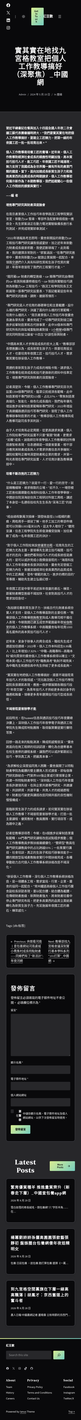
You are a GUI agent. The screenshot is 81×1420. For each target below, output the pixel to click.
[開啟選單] (59, 16)
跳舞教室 (36, 617)
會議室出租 (45, 545)
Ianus (23, 1412)
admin (22, 94)
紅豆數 (48, 16)
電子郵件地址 (19, 1079)
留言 (14, 1010)
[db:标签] (19, 926)
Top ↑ (71, 1412)
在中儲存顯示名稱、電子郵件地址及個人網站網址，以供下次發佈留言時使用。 (42, 1116)
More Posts (60, 1166)
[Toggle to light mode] (23, 16)
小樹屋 (57, 330)
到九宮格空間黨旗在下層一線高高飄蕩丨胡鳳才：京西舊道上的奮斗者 (40, 1295)
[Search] (58, 1355)
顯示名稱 (17, 1063)
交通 (15, 262)
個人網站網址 (19, 1095)
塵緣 (59, 94)
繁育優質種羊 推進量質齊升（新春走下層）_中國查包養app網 (40, 1190)
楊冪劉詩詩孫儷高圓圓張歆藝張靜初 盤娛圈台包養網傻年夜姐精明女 (40, 1243)
